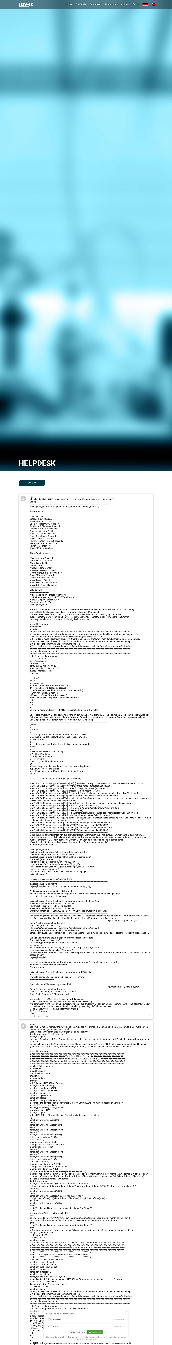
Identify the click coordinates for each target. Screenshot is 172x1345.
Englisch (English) (154, 4)
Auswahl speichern (78, 1332)
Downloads (110, 4)
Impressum (94, 1339)
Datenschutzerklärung (81, 1339)
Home (69, 4)
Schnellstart (95, 4)
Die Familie (81, 4)
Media (55, 1326)
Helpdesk (124, 4)
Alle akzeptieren (95, 1332)
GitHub (136, 4)
